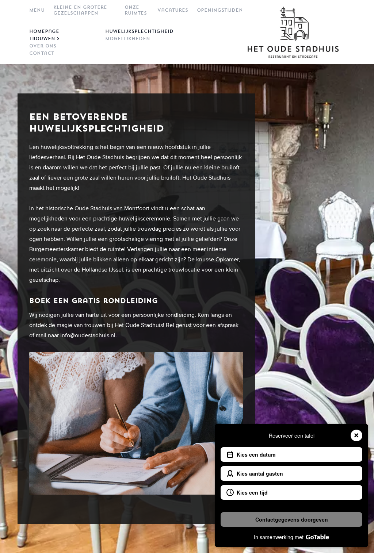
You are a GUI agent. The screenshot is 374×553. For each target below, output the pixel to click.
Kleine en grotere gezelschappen (80, 10)
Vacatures (172, 10)
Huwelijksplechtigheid (137, 31)
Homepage (44, 31)
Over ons (42, 46)
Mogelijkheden (127, 39)
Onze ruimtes (136, 10)
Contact (41, 53)
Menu (37, 10)
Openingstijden (220, 10)
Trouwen (42, 39)
